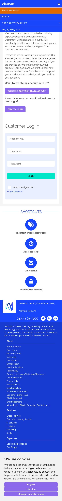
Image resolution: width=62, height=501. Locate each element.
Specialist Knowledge (17, 444)
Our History (12, 350)
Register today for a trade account (27, 91)
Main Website (10, 10)
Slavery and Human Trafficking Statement (25, 374)
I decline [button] (31, 489)
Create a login (15, 109)
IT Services (12, 423)
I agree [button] (31, 484)
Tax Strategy (12, 371)
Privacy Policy (13, 381)
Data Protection (14, 388)
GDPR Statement (14, 398)
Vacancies (11, 357)
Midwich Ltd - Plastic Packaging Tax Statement (28, 405)
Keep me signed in (22, 187)
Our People (12, 447)
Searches (14, 23)
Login (5, 16)
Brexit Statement (14, 402)
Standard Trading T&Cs (17, 395)
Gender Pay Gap (14, 378)
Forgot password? (15, 191)
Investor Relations (15, 367)
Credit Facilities (14, 416)
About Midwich (14, 347)
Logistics (11, 426)
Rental (9, 433)
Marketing (11, 430)
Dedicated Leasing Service (19, 419)
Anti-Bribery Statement (17, 391)
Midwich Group (14, 353)
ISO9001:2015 (13, 364)
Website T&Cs (13, 384)
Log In (31, 176)
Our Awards (12, 360)
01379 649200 (11, 29)
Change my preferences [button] (31, 494)
